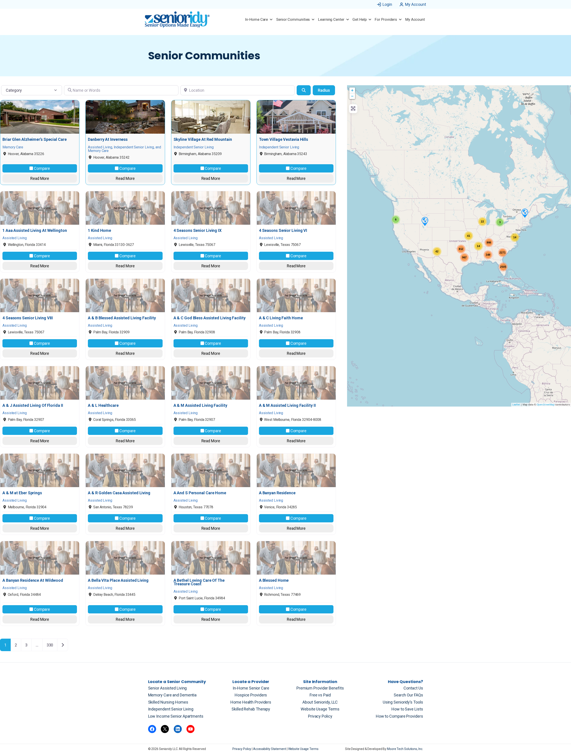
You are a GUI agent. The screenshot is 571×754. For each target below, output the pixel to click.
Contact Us (413, 688)
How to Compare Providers (399, 716)
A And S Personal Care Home (200, 493)
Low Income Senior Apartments (175, 716)
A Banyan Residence (277, 493)
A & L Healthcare (103, 405)
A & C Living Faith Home (281, 318)
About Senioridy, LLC (320, 702)
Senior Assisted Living (167, 688)
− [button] (352, 96)
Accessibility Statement (270, 749)
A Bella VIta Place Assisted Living (118, 580)
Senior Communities (293, 19)
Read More (39, 178)
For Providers (386, 19)
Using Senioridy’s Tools (403, 702)
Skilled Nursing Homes (168, 702)
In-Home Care (256, 19)
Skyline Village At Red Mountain (203, 139)
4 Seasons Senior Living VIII (27, 318)
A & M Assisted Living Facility (200, 405)
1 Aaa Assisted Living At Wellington (34, 230)
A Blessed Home (274, 580)
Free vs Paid (320, 695)
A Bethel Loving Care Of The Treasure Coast (199, 582)
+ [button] (352, 90)
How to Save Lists (407, 709)
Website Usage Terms (320, 709)
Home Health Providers (250, 702)
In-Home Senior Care (251, 688)
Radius (324, 90)
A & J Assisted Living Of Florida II (32, 405)
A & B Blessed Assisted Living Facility (122, 318)
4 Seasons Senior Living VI (283, 230)
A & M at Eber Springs (22, 493)
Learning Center (331, 19)
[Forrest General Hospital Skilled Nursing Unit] (524, 212)
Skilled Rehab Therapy (251, 709)
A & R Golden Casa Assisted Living (119, 493)
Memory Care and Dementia (172, 695)
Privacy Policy (320, 716)
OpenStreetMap (546, 404)
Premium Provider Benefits (320, 688)
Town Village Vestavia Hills (283, 139)
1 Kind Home (99, 230)
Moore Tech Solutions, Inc (404, 749)
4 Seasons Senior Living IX (197, 230)
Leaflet (516, 404)
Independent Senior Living (171, 709)
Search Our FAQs (408, 695)
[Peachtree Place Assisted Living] (424, 221)
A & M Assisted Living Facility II (287, 405)
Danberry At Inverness (108, 139)
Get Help (359, 19)
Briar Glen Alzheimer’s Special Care (34, 139)
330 (50, 645)
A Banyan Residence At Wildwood (32, 580)
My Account (415, 4)
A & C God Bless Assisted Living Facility (210, 318)
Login (387, 4)
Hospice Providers (251, 695)
